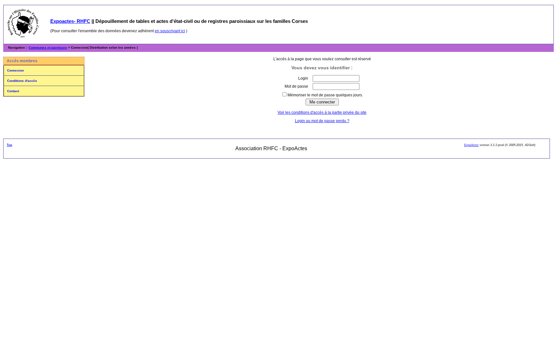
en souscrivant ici (170, 31)
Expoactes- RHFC (70, 21)
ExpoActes (471, 145)
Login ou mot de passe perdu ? (322, 121)
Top (9, 145)
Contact (13, 91)
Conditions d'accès (22, 81)
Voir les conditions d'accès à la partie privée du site (322, 112)
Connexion (15, 70)
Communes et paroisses (48, 47)
